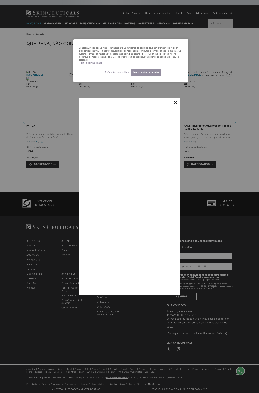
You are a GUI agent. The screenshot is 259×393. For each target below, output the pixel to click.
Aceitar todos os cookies (146, 72)
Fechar (175, 102)
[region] (130, 60)
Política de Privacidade (91, 63)
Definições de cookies (117, 72)
